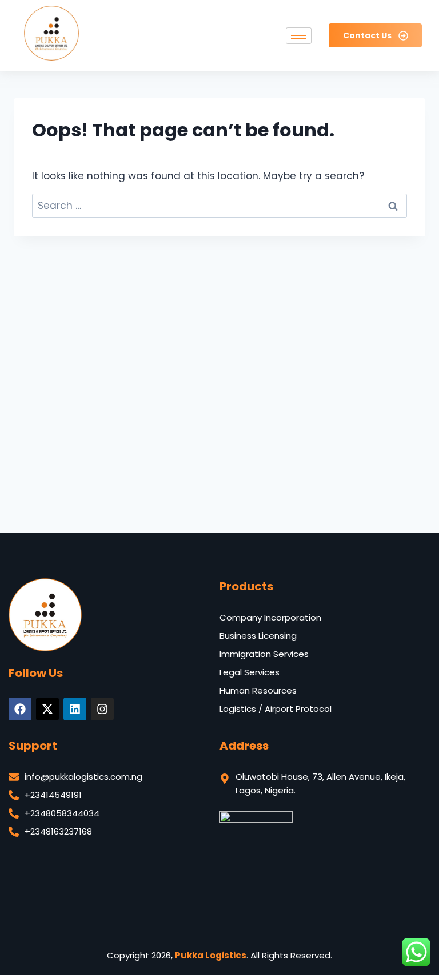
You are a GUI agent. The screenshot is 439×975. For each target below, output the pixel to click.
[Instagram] (102, 709)
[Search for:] (219, 205)
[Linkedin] (74, 709)
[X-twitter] (47, 709)
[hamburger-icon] (299, 35)
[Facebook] (20, 709)
